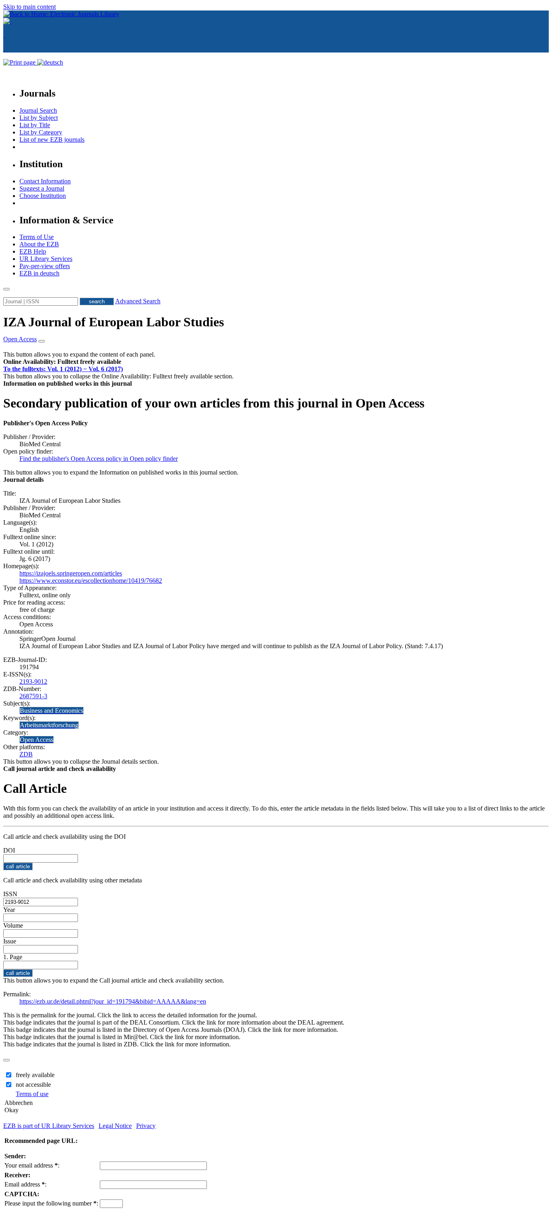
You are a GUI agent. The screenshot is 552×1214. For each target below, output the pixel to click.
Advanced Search (137, 301)
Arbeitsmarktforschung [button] (49, 725)
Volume (13, 925)
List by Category (40, 132)
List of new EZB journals (51, 139)
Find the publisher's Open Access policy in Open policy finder (98, 458)
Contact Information (45, 181)
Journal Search (38, 110)
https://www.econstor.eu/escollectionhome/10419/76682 (90, 580)
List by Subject (38, 117)
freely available (35, 1074)
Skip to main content (29, 6)
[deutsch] (50, 62)
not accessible (33, 1084)
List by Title (34, 125)
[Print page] (20, 62)
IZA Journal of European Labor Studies (113, 322)
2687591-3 (33, 696)
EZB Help (32, 251)
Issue (9, 941)
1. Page (12, 957)
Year (9, 909)
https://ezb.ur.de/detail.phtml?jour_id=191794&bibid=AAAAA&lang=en (112, 1001)
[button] (62, 361)
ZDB (26, 754)
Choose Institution (42, 195)
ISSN (10, 894)
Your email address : (31, 1165)
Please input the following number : (51, 1203)
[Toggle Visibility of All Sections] (41, 341)
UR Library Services (45, 258)
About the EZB (39, 244)
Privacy (146, 1125)
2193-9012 (33, 681)
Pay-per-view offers (44, 266)
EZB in (39, 273)
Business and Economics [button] (51, 710)
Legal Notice (115, 1125)
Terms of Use (36, 236)
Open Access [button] (20, 339)
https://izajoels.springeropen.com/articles (70, 573)
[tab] (276, 361)
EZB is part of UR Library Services (48, 1125)
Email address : (25, 1184)
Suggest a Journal (41, 188)
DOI (9, 850)
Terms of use (32, 1093)
